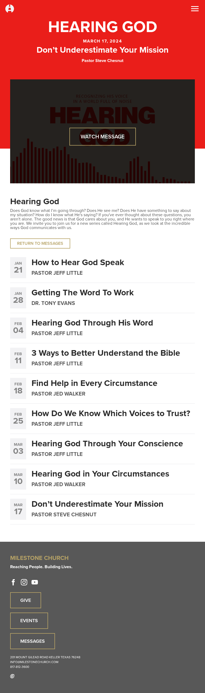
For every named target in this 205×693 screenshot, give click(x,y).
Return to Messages (40, 243)
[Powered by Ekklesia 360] (12, 676)
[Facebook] (13, 582)
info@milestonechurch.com (34, 662)
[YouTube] (34, 582)
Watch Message (103, 137)
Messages (32, 641)
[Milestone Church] (9, 9)
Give (25, 600)
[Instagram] (24, 582)
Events (29, 620)
